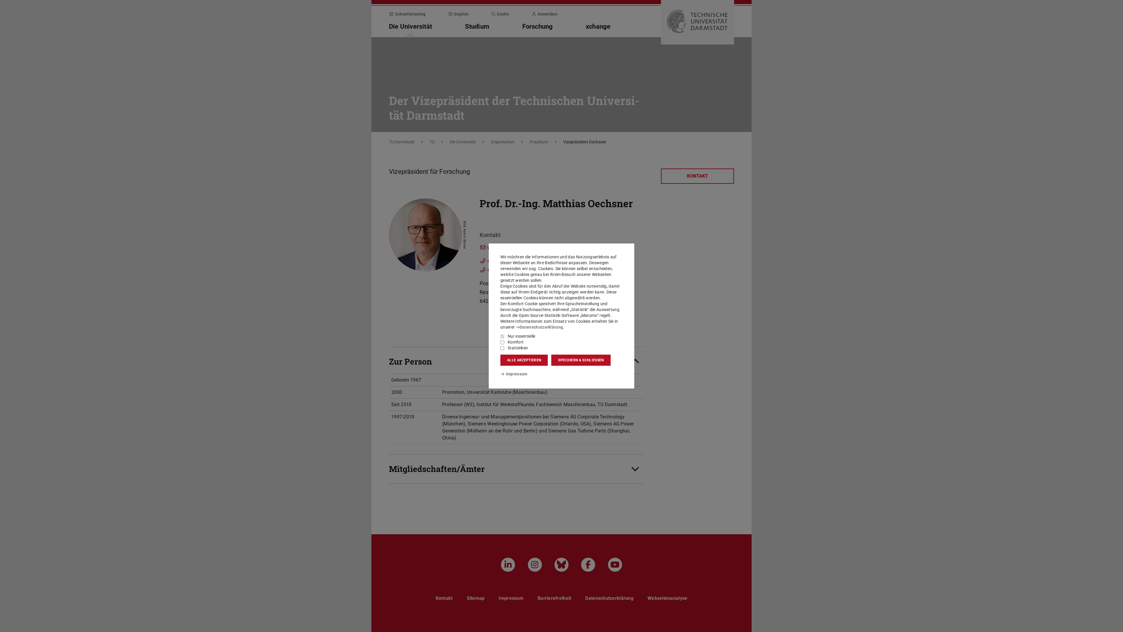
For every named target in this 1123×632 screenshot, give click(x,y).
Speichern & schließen (581, 360)
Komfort (515, 342)
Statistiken (518, 348)
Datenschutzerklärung (541, 327)
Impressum (516, 374)
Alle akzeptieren (524, 360)
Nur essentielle (521, 336)
